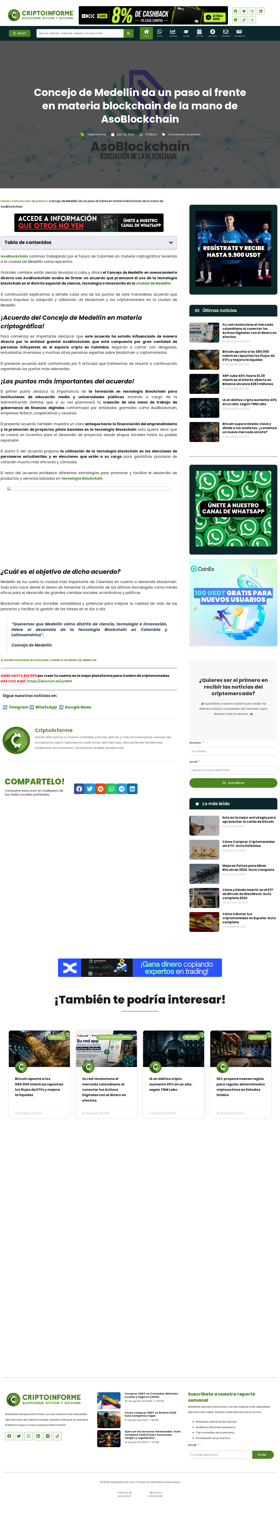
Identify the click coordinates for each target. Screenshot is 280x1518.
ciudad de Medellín (153, 283)
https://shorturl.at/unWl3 (49, 681)
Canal (160, 36)
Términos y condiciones (155, 1494)
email (193, 762)
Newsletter (239, 36)
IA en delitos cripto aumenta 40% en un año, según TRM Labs (249, 402)
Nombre (195, 743)
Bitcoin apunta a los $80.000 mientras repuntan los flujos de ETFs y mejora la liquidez (248, 355)
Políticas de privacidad (125, 1494)
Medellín (89, 660)
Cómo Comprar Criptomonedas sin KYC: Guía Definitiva (248, 844)
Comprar (212, 36)
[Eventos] (199, 31)
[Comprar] (212, 31)
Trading (173, 36)
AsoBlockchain (14, 256)
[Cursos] (186, 31)
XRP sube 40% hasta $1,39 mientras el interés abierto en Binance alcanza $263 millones (247, 380)
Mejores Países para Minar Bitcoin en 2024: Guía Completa (248, 868)
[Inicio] (146, 31)
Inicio (146, 36)
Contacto (225, 36)
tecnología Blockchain (81, 478)
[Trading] (172, 31)
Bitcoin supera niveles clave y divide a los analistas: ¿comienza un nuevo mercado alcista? (249, 428)
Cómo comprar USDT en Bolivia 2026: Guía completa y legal (151, 1414)
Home (5, 201)
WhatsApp (46, 707)
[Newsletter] (239, 31)
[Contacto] (225, 31)
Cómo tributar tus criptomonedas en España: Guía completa (249, 918)
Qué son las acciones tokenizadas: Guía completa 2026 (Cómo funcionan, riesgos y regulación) (152, 1435)
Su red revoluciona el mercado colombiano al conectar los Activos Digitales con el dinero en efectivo (249, 330)
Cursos (186, 36)
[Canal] (159, 31)
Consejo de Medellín (66, 660)
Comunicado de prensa (184, 134)
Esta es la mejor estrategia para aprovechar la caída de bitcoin (249, 819)
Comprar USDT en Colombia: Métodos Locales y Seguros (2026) (151, 1395)
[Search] (129, 33)
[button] (171, 242)
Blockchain (39, 660)
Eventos (199, 36)
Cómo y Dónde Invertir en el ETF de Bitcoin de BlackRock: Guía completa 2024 (247, 894)
